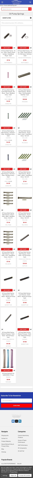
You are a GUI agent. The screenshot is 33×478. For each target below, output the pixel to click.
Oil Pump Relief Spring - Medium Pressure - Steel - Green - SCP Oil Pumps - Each (8, 335)
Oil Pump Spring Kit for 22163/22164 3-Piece (8, 374)
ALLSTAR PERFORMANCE (8, 463)
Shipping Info (4, 435)
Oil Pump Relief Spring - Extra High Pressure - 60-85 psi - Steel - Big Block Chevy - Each (8, 92)
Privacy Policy (13, 472)
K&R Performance (23, 445)
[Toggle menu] (2, 2)
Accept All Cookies (24, 475)
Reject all (13, 475)
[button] (30, 18)
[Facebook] (13, 421)
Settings (4, 475)
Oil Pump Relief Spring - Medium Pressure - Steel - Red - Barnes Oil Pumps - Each (25, 335)
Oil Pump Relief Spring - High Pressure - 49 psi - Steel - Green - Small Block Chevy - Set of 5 (25, 133)
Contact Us (4, 438)
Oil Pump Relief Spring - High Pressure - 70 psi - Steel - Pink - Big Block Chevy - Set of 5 (25, 215)
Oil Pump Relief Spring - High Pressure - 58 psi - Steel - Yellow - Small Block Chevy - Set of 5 (25, 174)
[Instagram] (19, 421)
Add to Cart (7, 47)
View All (19, 463)
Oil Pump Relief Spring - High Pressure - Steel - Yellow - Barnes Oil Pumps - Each (8, 295)
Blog (2, 449)
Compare (14, 48)
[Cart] (30, 2)
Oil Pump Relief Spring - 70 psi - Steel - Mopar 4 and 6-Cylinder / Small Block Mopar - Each (8, 53)
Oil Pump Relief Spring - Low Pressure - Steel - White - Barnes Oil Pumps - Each (25, 295)
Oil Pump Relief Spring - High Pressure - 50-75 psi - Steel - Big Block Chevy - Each (8, 174)
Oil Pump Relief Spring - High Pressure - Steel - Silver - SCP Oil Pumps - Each (25, 254)
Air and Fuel (21, 451)
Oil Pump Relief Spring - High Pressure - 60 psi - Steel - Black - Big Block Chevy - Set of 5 (8, 215)
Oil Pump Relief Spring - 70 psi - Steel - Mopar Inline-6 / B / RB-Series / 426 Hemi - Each (25, 53)
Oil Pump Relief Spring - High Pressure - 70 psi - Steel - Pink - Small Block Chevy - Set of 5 (8, 254)
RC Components (22, 448)
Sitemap (3, 452)
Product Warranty (6, 441)
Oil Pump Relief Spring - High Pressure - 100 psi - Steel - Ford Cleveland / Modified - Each (24, 92)
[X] (16, 421)
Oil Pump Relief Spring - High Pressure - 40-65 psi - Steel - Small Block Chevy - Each (8, 133)
